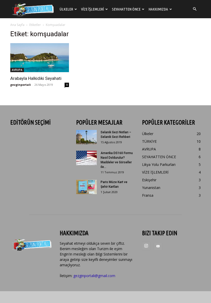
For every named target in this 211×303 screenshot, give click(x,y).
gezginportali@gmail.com (94, 275)
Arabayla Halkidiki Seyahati (35, 78)
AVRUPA (17, 70)
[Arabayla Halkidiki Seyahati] (39, 57)
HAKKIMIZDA (158, 9)
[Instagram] (146, 246)
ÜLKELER (66, 9)
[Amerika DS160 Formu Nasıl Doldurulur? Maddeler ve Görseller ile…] (86, 158)
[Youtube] (158, 246)
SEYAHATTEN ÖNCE (126, 9)
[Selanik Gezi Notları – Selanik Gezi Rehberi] (86, 137)
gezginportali (20, 85)
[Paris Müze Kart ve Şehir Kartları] (86, 187)
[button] (194, 9)
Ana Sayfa (17, 25)
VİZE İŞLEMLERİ (92, 9)
